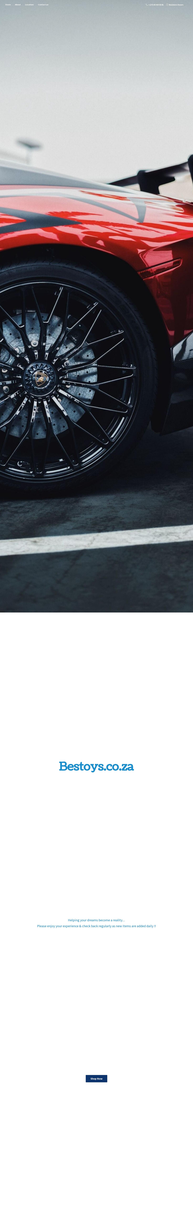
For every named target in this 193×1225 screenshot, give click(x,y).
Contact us (43, 4)
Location (29, 4)
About (18, 4)
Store (8, 4)
